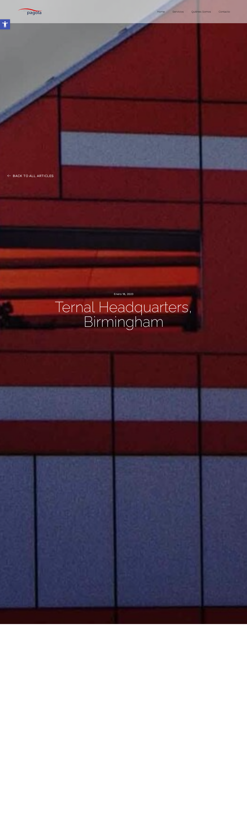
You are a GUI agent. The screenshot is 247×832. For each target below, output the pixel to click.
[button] (5, 24)
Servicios (178, 11)
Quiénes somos (201, 11)
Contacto (224, 11)
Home (161, 11)
